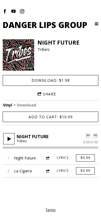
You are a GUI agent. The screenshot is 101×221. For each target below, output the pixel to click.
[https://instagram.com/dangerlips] (22, 11)
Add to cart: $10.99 (51, 116)
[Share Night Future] (47, 158)
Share (49, 94)
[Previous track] (88, 135)
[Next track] (95, 135)
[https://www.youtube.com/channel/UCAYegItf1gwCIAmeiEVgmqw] (13, 11)
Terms (50, 210)
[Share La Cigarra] (47, 170)
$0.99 (85, 157)
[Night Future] (18, 55)
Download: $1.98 (51, 80)
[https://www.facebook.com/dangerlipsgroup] (5, 11)
